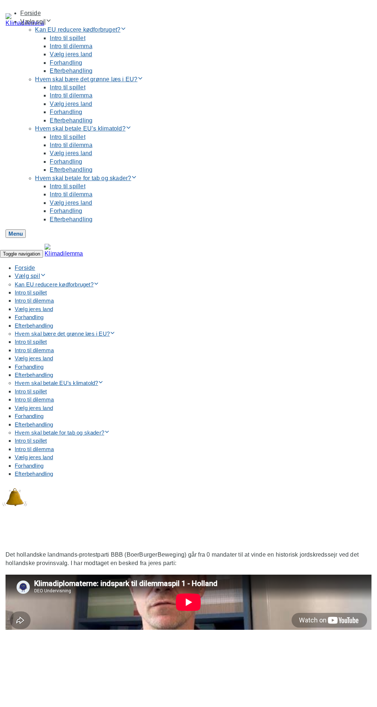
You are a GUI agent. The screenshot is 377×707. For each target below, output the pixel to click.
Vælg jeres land (71, 54)
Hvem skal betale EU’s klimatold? (80, 128)
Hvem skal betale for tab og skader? (83, 178)
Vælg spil (33, 21)
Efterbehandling (71, 71)
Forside (30, 13)
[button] (16, 233)
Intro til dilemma (71, 46)
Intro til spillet (67, 38)
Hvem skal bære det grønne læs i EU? (86, 79)
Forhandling (66, 63)
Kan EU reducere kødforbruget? (77, 29)
